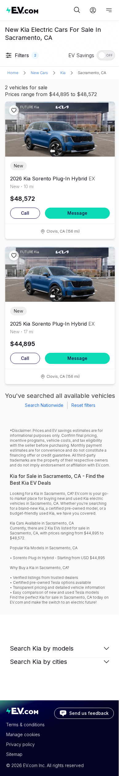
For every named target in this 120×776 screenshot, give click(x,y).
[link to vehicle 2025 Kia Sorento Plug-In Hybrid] (60, 274)
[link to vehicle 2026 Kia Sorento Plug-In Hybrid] (60, 129)
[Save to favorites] (14, 110)
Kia (63, 72)
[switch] (106, 55)
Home (12, 72)
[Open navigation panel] (109, 10)
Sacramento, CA (92, 72)
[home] (39, 10)
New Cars (39, 72)
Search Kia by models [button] (42, 648)
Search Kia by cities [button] (38, 661)
